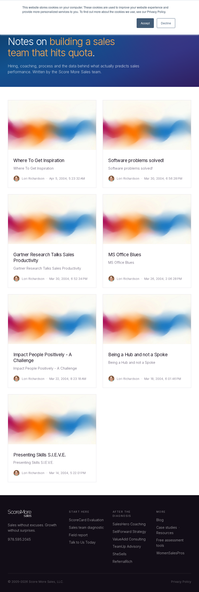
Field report (78, 535)
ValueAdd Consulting (129, 539)
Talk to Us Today (82, 542)
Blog (160, 520)
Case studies (166, 527)
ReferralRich (122, 561)
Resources (165, 533)
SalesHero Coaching (129, 524)
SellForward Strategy (129, 531)
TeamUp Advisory (127, 546)
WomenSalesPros (170, 553)
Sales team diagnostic (86, 527)
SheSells (119, 554)
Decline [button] (166, 23)
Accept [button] (145, 23)
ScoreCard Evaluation (86, 520)
